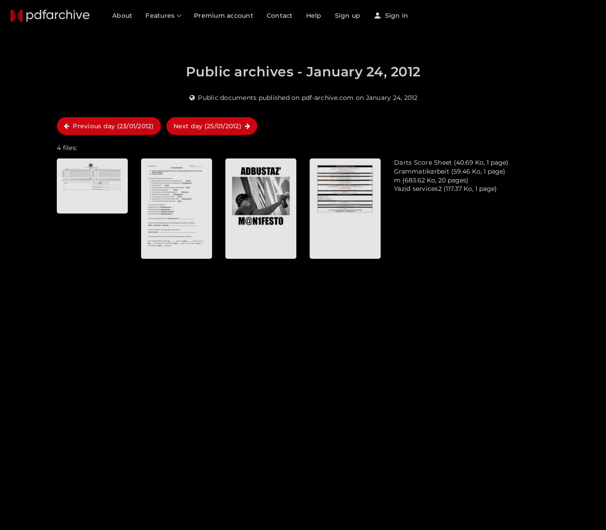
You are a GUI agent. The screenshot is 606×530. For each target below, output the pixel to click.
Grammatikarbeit (421, 171)
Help (314, 16)
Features (161, 16)
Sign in (395, 16)
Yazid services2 (418, 189)
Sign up (348, 16)
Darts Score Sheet (423, 162)
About (122, 16)
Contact (280, 16)
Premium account (223, 16)
